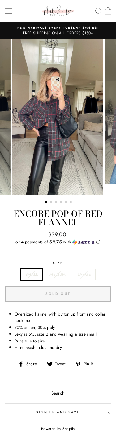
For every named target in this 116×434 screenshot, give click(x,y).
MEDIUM (57, 274)
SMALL (31, 274)
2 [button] (51, 202)
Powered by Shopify (58, 429)
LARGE (84, 274)
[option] (58, 30)
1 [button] (46, 202)
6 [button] (71, 202)
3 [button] (56, 202)
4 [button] (61, 202)
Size (58, 263)
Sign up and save (58, 412)
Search (57, 393)
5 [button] (66, 202)
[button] (58, 242)
